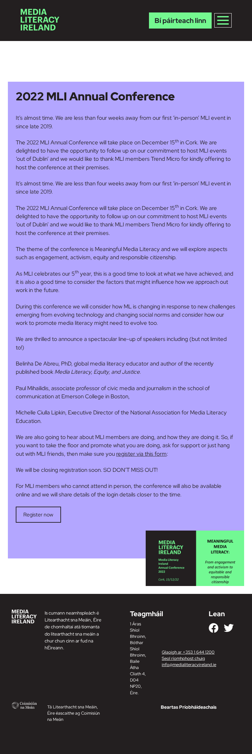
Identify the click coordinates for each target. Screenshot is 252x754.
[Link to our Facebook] (214, 628)
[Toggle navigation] (223, 20)
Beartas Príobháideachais (189, 707)
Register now (38, 514)
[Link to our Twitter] (229, 628)
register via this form (141, 453)
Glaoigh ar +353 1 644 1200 (188, 652)
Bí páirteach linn (180, 20)
